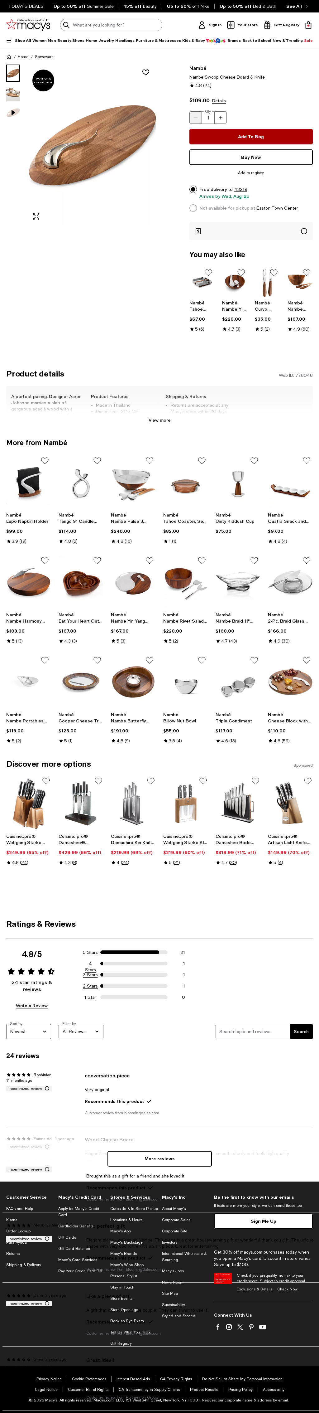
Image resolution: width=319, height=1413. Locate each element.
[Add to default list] (208, 272)
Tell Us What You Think (130, 1332)
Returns (13, 1253)
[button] (81, 145)
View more (160, 420)
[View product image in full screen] (36, 216)
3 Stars (90, 974)
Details (219, 100)
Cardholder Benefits (75, 1226)
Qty (208, 111)
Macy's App (120, 1231)
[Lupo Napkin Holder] (28, 481)
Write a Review (32, 1005)
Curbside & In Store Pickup (134, 1209)
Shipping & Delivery (23, 1265)
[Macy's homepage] (8, 56)
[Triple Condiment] (238, 681)
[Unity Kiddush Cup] (238, 481)
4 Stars (90, 964)
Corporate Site (174, 1231)
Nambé (197, 68)
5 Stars (90, 952)
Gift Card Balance (74, 1248)
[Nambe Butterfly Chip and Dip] (133, 681)
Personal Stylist (123, 1276)
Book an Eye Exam (127, 1321)
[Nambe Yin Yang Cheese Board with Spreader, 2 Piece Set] (133, 581)
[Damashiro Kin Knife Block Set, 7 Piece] (133, 803)
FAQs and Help (19, 1209)
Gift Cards (67, 1237)
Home (23, 57)
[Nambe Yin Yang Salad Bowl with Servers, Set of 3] (234, 281)
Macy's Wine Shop (127, 1265)
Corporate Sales (176, 1220)
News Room (172, 1282)
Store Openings (124, 1310)
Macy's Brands (123, 1253)
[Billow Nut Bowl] (185, 681)
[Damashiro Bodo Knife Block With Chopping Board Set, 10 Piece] (238, 803)
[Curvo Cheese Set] (267, 281)
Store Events (121, 1298)
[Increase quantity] (220, 117)
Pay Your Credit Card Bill (80, 1271)
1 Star (90, 997)
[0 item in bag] (308, 25)
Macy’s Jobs (173, 1271)
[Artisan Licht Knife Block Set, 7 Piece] (290, 803)
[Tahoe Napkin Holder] (202, 281)
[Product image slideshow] (91, 145)
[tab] (13, 73)
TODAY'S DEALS (26, 6)
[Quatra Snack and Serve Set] (290, 481)
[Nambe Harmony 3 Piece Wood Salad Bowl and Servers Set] (300, 281)
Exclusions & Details (254, 1289)
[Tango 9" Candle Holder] (81, 481)
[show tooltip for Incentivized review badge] (46, 1088)
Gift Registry (121, 1343)
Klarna (11, 1220)
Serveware (44, 57)
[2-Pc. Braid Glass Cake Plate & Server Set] (290, 581)
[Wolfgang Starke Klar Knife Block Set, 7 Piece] (185, 803)
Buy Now (251, 157)
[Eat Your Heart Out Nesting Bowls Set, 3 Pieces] (81, 581)
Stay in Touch (122, 1287)
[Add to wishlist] (146, 72)
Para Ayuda (16, 1242)
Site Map (170, 1293)
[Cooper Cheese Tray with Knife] (81, 681)
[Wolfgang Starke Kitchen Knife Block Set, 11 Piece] (28, 803)
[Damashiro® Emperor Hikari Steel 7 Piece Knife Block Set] (81, 803)
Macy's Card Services (77, 1260)
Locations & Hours (126, 1220)
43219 (240, 189)
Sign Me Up (263, 1221)
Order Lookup (18, 1231)
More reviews (160, 1158)
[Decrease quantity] (195, 117)
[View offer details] (251, 231)
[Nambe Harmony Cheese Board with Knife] (28, 581)
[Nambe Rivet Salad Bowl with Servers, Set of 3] (185, 581)
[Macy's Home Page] (28, 25)
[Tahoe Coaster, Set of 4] (185, 481)
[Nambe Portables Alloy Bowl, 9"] (28, 681)
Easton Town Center (277, 208)
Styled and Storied (178, 1316)
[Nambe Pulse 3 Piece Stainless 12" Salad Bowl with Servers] (133, 481)
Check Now (287, 1289)
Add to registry (251, 173)
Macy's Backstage (126, 1242)
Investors (169, 1242)
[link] (202, 316)
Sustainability (173, 1305)
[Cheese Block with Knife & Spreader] (290, 681)
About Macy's (174, 1209)
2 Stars (90, 985)
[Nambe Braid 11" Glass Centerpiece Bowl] (238, 581)
